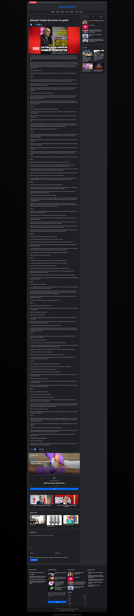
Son (93, 16)
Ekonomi (62, 11)
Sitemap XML (58, 608)
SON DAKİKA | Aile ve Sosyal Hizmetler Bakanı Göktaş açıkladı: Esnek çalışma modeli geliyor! (96, 40)
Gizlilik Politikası (62, 614)
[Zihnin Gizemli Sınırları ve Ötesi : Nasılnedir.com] (99, 66)
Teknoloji (71, 11)
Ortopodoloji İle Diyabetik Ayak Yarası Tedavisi (87, 70)
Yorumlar (101, 16)
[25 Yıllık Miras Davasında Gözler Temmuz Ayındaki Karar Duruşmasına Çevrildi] (99, 53)
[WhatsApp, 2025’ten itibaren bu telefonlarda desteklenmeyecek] (51, 589)
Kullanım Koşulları (74, 614)
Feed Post (76, 608)
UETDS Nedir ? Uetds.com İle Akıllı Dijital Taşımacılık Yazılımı (44, 464)
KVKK (70, 614)
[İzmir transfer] (37, 519)
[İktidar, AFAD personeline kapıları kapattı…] (85, 36)
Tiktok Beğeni (91, 25)
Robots (65, 608)
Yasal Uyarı (79, 614)
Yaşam (76, 11)
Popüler (85, 16)
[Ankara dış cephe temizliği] (70, 519)
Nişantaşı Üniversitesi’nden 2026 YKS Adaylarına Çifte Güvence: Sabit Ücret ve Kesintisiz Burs (87, 59)
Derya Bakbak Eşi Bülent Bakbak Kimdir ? (78, 573)
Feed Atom (72, 608)
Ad (31, 548)
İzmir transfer (32, 524)
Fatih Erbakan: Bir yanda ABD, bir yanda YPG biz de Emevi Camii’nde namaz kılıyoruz (95, 31)
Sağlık (66, 11)
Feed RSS (68, 608)
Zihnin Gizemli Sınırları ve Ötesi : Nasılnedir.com (45, 2)
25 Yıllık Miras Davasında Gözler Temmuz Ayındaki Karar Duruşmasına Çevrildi (98, 58)
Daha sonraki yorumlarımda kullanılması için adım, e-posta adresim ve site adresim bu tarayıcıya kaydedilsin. (49, 557)
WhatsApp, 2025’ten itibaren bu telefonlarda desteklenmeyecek (60, 588)
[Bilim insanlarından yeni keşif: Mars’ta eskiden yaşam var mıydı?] (51, 579)
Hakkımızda (54, 614)
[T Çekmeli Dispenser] (54, 520)
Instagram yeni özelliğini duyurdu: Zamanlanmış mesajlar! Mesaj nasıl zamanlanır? (59, 583)
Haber (57, 11)
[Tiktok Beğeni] (85, 27)
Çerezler (67, 614)
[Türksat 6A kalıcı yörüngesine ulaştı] (51, 574)
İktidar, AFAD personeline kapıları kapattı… (79, 587)
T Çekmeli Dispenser (50, 526)
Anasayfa (53, 11)
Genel (69, 596)
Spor (69, 601)
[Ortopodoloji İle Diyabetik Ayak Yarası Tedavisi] (87, 66)
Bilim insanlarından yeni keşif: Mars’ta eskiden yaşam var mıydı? (60, 578)
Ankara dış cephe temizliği (68, 524)
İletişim (80, 11)
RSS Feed (62, 608)
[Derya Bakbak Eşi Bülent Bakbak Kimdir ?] (85, 22)
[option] (54, 463)
